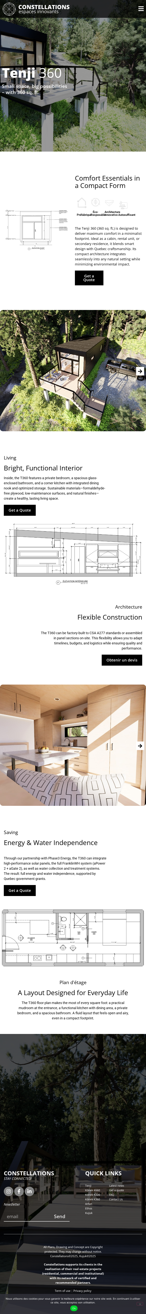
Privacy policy (82, 1291)
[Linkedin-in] (29, 1191)
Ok (74, 1308)
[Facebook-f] (19, 1191)
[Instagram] (8, 1191)
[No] (140, 1303)
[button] (140, 371)
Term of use (62, 1291)
